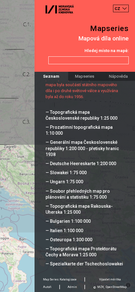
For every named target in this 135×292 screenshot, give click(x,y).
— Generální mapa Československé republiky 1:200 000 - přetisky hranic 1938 (82, 148)
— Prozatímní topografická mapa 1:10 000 (79, 130)
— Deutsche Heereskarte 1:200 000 (81, 163)
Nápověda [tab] (118, 76)
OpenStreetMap (116, 287)
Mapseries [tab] (84, 76)
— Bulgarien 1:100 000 (68, 221)
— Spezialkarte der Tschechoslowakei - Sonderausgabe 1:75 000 (84, 266)
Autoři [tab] (47, 287)
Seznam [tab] (51, 76)
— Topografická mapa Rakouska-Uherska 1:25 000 (79, 209)
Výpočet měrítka (110, 279)
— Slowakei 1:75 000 (66, 172)
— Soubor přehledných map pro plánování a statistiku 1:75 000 (78, 194)
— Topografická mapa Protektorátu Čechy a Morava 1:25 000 (81, 251)
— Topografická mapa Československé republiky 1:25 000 (81, 115)
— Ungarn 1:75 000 (64, 181)
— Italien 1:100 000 (64, 230)
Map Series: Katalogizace (60, 279)
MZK (100, 287)
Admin (72, 287)
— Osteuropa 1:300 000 (69, 239)
